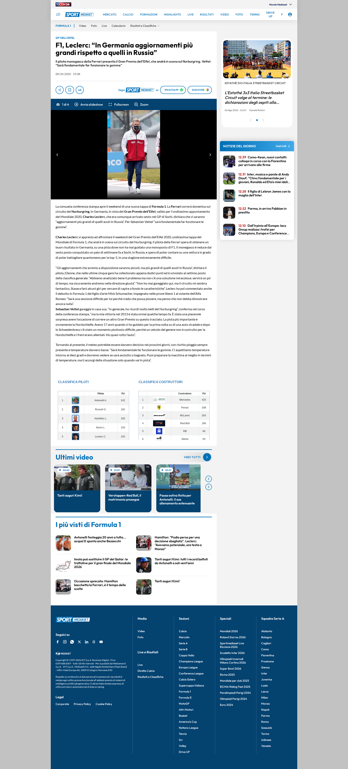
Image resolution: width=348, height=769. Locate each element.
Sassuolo (266, 728)
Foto (140, 637)
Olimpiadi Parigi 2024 (233, 699)
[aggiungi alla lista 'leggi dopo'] (69, 90)
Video (141, 631)
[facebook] (58, 642)
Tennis (183, 734)
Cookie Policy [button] (104, 704)
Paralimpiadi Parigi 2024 (235, 693)
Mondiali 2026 (229, 631)
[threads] (94, 642)
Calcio (183, 631)
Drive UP (184, 752)
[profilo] (290, 14)
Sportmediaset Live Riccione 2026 (232, 645)
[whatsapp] (72, 642)
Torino (265, 734)
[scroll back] (208, 479)
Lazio (264, 685)
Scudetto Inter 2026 (232, 653)
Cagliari (266, 643)
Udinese (266, 740)
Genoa (265, 667)
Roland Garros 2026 (233, 637)
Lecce (264, 691)
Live (140, 665)
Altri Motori (186, 709)
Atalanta (266, 631)
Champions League (191, 661)
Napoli (265, 709)
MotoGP (184, 703)
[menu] (58, 14)
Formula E (185, 697)
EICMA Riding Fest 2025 (235, 687)
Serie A (183, 643)
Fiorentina (267, 655)
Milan (264, 697)
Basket (183, 715)
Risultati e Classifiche (150, 677)
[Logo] (80, 14)
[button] (88, 104)
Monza (265, 703)
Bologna (266, 637)
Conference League (191, 673)
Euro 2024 (226, 705)
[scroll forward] (208, 487)
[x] (79, 642)
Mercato (184, 637)
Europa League (188, 667)
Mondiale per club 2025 (234, 680)
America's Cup (188, 722)
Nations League (188, 728)
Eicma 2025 (227, 674)
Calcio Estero (187, 679)
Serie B (183, 649)
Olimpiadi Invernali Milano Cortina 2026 (233, 660)
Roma (265, 722)
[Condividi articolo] (60, 90)
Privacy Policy (82, 704)
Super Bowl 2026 (230, 668)
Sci (180, 740)
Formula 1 (185, 691)
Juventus (266, 679)
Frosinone (267, 661)
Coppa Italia (186, 655)
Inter (264, 673)
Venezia (266, 746)
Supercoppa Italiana (191, 685)
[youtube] (101, 642)
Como (265, 649)
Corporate (62, 704)
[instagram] (65, 642)
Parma (265, 715)
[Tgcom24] (63, 4)
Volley (182, 746)
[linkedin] (87, 642)
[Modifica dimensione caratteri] (80, 90)
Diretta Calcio (146, 671)
